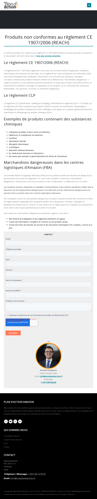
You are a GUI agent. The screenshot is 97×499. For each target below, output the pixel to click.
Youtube (11, 421)
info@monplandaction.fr (51, 376)
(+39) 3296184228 (48, 382)
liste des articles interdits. (49, 56)
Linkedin (20, 421)
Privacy (6, 447)
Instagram (15, 421)
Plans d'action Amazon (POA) (75, 408)
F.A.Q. (6, 443)
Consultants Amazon (11, 436)
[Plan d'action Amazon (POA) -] (11, 5)
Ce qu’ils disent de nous (13, 440)
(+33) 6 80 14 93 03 (37, 474)
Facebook (6, 421)
